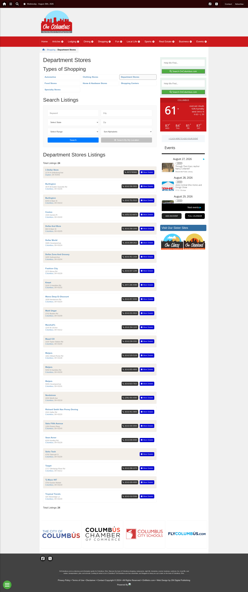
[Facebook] (210, 3)
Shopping (103, 41)
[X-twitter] (216, 3)
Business (184, 41)
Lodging (72, 41)
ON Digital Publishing (180, 580)
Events (200, 41)
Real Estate (165, 41)
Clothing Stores (90, 77)
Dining (87, 41)
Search (73, 140)
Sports (148, 41)
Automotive (50, 77)
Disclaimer (91, 580)
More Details (148, 172)
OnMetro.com (148, 580)
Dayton (48, 175)
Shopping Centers (130, 83)
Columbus (49, 189)
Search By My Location (128, 140)
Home (44, 41)
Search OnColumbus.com (184, 71)
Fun (117, 41)
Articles (56, 41)
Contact (228, 4)
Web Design (162, 580)
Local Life (132, 41)
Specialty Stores (53, 89)
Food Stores (51, 83)
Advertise (239, 4)
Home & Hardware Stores (95, 83)
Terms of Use (78, 580)
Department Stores (130, 77)
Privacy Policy (64, 580)
